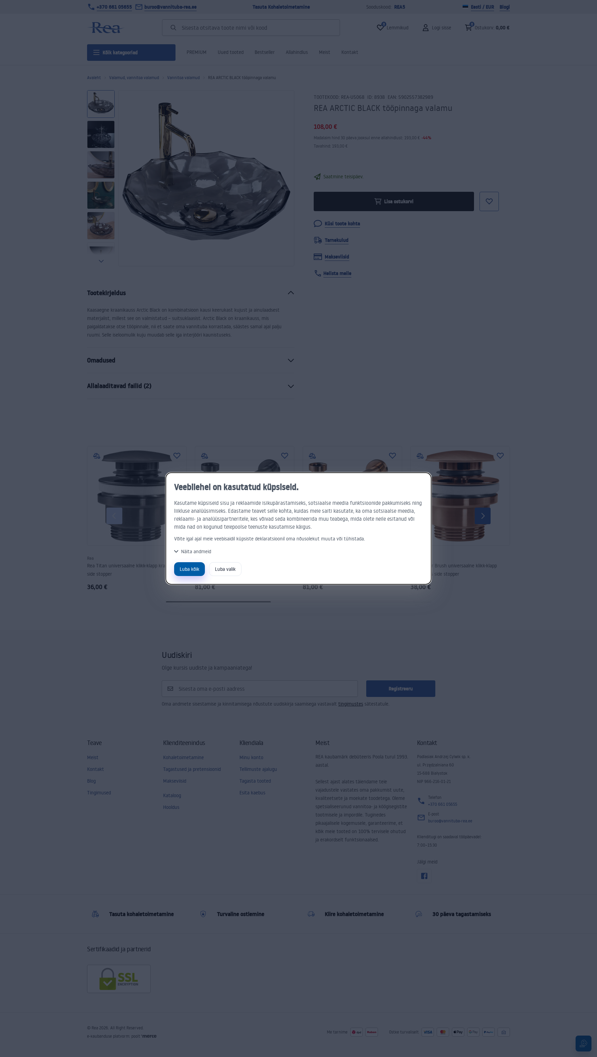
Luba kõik (189, 569)
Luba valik (225, 569)
